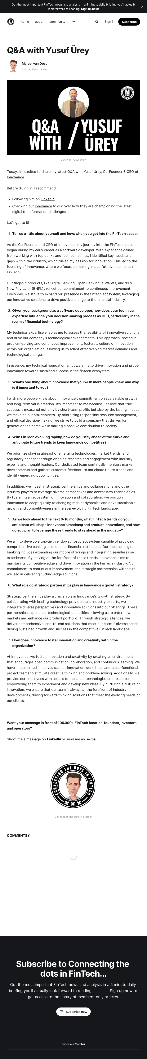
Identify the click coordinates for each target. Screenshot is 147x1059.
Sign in (109, 21)
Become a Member (73, 1044)
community (57, 21)
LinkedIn (48, 199)
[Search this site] (97, 22)
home (25, 21)
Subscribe (129, 22)
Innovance (15, 177)
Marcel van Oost (34, 63)
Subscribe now (76, 1012)
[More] (73, 22)
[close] (142, 7)
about (39, 21)
